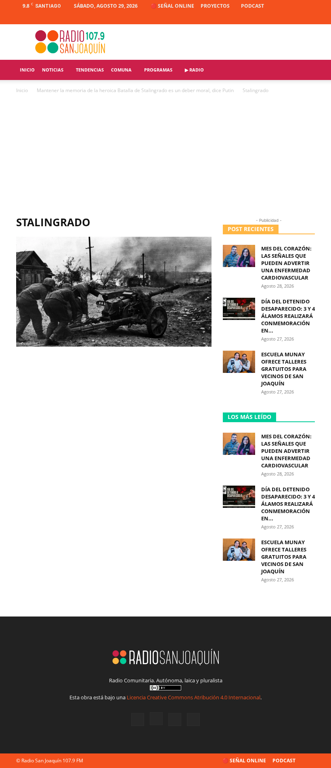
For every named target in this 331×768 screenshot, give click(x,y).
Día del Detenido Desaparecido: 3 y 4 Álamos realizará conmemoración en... (288, 316)
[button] (305, 70)
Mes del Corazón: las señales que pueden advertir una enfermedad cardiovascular (286, 263)
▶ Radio (194, 70)
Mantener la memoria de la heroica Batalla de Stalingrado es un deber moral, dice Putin (135, 90)
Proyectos (215, 5)
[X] (295, 18)
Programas (158, 70)
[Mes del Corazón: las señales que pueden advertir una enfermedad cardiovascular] (239, 256)
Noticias (52, 70)
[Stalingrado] (114, 344)
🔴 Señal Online (172, 5)
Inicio (27, 70)
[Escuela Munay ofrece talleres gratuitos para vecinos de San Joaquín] (239, 362)
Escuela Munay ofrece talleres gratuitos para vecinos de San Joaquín (283, 369)
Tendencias (90, 70)
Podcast (252, 5)
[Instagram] (282, 18)
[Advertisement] (165, 155)
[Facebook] (269, 18)
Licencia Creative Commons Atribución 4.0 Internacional (193, 697)
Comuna (121, 70)
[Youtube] (309, 18)
